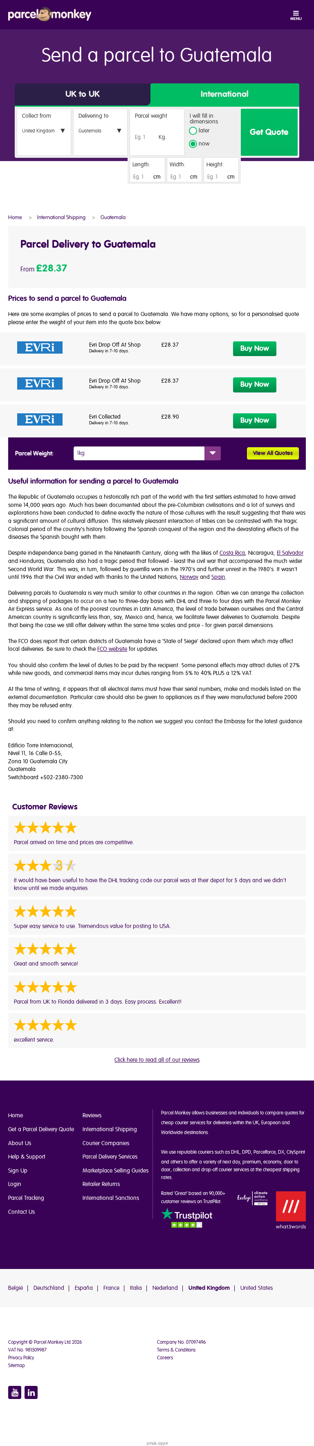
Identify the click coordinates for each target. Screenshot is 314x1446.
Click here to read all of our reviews (157, 1059)
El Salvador (290, 552)
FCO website (112, 649)
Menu (296, 18)
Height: (215, 164)
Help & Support (26, 1156)
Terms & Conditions (176, 1350)
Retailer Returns (101, 1184)
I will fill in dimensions (204, 119)
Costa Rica (232, 552)
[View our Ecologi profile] (253, 1199)
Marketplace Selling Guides (115, 1170)
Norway (189, 577)
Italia (136, 1288)
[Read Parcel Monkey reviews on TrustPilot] (186, 1219)
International (225, 94)
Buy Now (254, 348)
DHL (235, 1152)
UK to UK (82, 94)
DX (281, 1152)
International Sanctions (111, 1198)
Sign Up (17, 1170)
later (204, 131)
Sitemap (16, 1366)
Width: (178, 164)
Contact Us (21, 1211)
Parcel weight (151, 115)
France (111, 1288)
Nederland (165, 1288)
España (84, 1288)
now (204, 144)
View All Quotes (273, 453)
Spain (218, 577)
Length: (141, 164)
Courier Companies (106, 1143)
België (15, 1288)
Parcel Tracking (26, 1198)
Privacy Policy (21, 1358)
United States (256, 1288)
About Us (19, 1143)
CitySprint (296, 1152)
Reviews (92, 1115)
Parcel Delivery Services (110, 1156)
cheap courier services (183, 1123)
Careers (165, 1358)
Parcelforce (264, 1152)
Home (15, 1115)
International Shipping (110, 1129)
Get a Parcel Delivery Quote (41, 1129)
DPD (246, 1152)
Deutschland (49, 1288)
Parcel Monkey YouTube (14, 1392)
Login (14, 1184)
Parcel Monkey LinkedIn (31, 1392)
